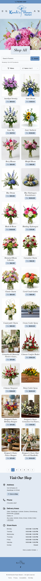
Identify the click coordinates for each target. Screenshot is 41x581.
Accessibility (22, 578)
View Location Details (29, 550)
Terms (10, 578)
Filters (12, 68)
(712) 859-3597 (21, 2)
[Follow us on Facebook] (20, 567)
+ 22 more (10, 520)
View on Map (14, 494)
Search (36, 58)
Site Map (30, 578)
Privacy (16, 578)
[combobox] (30, 68)
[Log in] (34, 11)
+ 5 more (16, 513)
